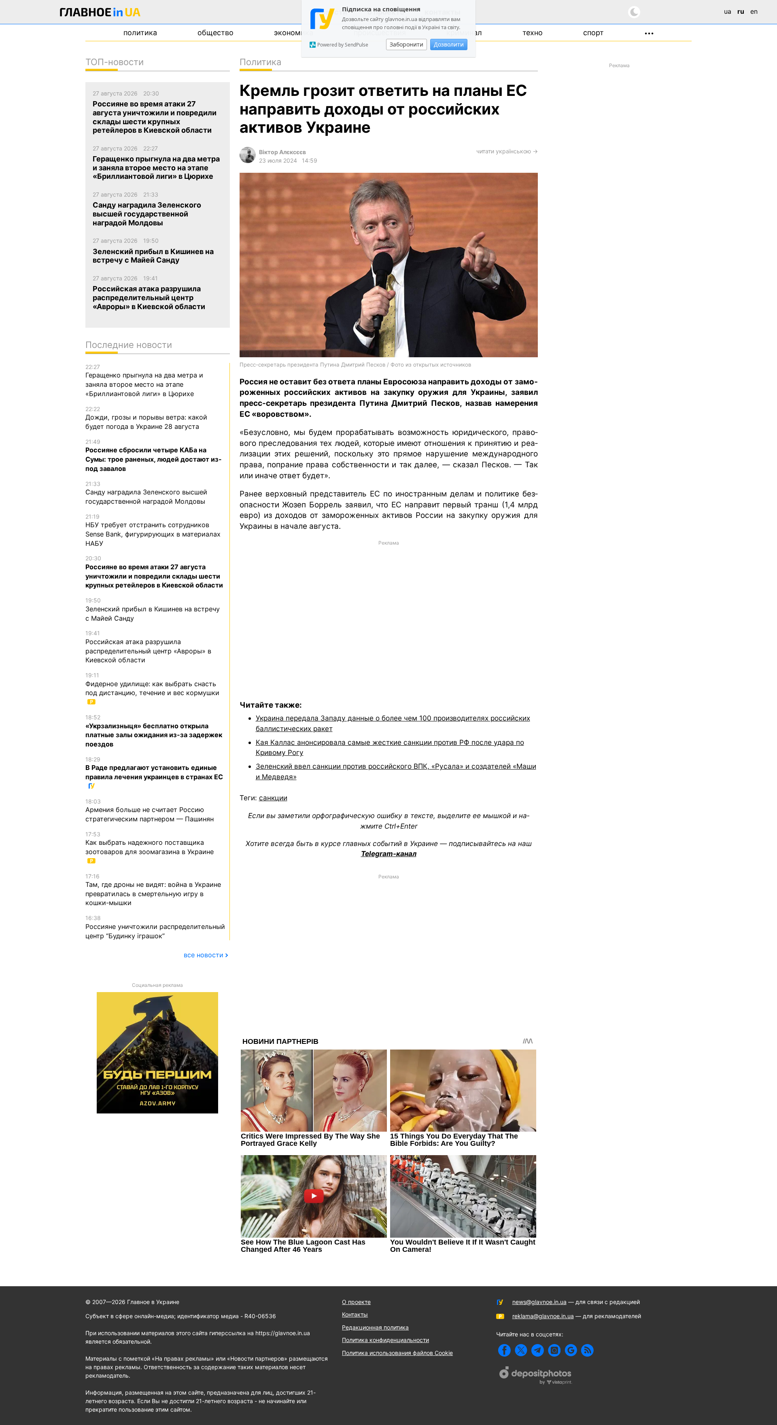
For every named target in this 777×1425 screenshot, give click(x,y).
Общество (215, 32)
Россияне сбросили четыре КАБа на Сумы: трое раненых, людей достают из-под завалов (153, 455)
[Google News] (571, 1350)
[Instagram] (554, 1350)
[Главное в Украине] (100, 13)
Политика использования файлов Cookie (397, 1352)
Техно (532, 32)
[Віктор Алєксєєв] (248, 160)
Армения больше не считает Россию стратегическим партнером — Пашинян (149, 810)
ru (740, 11)
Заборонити (406, 44)
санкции (273, 797)
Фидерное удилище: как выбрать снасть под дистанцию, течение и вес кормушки (152, 684)
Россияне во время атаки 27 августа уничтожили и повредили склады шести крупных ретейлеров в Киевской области (154, 572)
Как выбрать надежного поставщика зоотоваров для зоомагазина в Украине (149, 843)
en (754, 11)
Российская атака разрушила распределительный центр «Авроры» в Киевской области (148, 647)
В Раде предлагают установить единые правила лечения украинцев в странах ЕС (154, 768)
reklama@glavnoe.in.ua (543, 1316)
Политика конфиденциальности (385, 1339)
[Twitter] (521, 1350)
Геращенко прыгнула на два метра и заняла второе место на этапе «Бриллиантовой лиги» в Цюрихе (144, 380)
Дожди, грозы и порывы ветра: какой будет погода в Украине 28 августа (146, 417)
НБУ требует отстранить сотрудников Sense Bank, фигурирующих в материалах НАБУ (153, 530)
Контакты (355, 1314)
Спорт (593, 32)
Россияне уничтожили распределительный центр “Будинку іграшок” (155, 926)
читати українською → (507, 151)
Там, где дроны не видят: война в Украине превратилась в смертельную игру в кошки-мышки (153, 890)
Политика (140, 32)
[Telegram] (537, 1350)
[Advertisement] (389, 614)
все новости (203, 955)
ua (727, 11)
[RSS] (587, 1350)
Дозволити (449, 44)
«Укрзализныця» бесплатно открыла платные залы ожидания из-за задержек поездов (153, 731)
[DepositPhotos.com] (535, 1376)
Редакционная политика (375, 1327)
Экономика (293, 32)
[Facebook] (504, 1350)
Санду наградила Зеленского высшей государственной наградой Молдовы (146, 492)
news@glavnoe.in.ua (539, 1301)
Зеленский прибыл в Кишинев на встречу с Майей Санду (152, 609)
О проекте (356, 1301)
